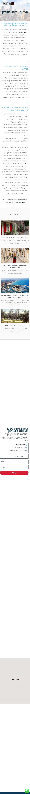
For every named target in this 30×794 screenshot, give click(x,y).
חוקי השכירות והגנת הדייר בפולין (15, 237)
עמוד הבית (19, 16)
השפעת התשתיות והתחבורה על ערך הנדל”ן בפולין (15, 266)
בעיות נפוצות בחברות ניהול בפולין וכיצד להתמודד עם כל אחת (15, 296)
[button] (15, 679)
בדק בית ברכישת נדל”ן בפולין (15, 325)
